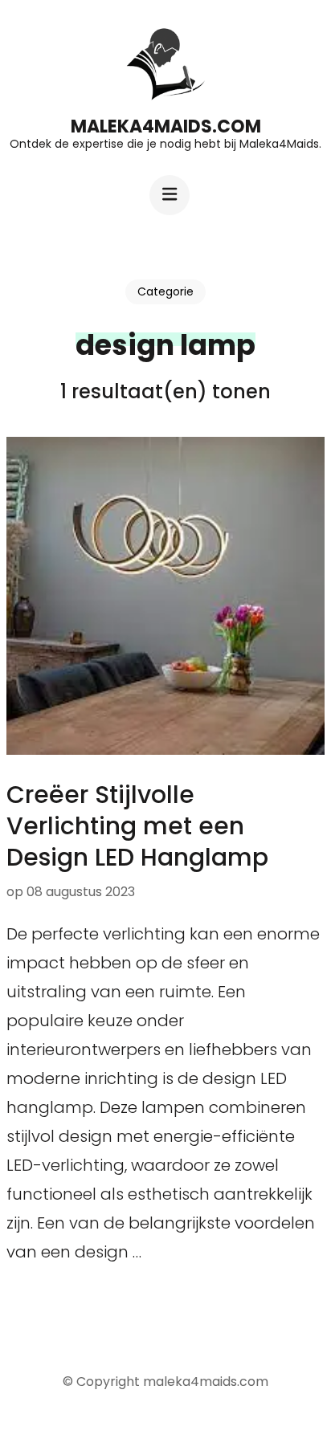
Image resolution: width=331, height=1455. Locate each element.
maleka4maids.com (166, 126)
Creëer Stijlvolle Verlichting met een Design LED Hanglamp (137, 825)
